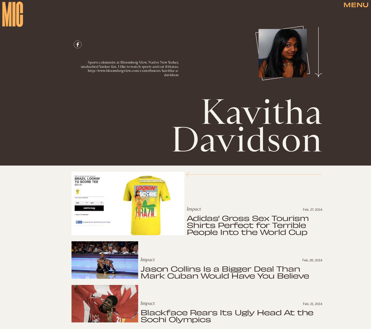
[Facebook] (78, 44)
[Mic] (12, 14)
